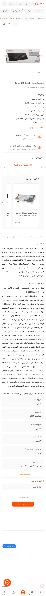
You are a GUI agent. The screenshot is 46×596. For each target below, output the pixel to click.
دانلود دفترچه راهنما (21, 165)
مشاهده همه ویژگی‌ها (36, 128)
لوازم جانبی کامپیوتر (21, 18)
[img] (14, 24)
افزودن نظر (21, 504)
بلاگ (28, 11)
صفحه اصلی (40, 18)
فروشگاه (31, 18)
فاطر (39, 11)
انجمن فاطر (16, 11)
